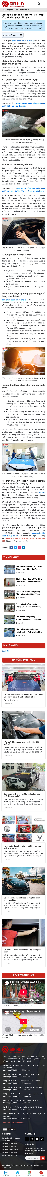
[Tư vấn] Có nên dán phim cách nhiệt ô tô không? (21, 743)
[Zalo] (42, 1139)
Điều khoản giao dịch (9, 1155)
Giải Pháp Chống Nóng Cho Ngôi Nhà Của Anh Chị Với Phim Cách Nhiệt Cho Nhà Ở (29, 630)
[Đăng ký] (42, 1158)
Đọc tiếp (7, 704)
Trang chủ (9, 10)
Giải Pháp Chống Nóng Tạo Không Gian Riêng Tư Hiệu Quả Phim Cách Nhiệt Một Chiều (29, 618)
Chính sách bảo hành (9, 1152)
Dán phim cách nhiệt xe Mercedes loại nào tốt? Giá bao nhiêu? (22, 795)
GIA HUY (5, 651)
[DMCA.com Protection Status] (9, 1129)
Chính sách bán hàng (9, 1143)
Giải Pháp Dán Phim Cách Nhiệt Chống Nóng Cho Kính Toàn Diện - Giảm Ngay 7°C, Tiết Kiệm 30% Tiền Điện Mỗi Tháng (29, 567)
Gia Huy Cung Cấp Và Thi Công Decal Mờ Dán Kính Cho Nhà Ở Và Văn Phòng (29, 580)
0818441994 (26, 1070)
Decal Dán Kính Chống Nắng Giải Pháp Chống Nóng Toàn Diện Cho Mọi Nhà (28, 592)
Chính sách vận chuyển (10, 1149)
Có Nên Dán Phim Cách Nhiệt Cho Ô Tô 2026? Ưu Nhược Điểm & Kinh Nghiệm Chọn (23, 696)
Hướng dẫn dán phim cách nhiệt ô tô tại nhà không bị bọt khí (22, 847)
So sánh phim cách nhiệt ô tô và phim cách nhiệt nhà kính (22, 899)
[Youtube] (37, 1139)
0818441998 (15, 1070)
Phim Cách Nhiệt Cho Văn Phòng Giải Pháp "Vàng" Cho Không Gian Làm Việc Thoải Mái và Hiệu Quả (29, 605)
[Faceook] (27, 1139)
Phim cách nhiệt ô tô (22, 10)
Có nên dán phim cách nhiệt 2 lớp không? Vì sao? (22, 951)
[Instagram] (32, 1139)
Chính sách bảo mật (9, 1146)
